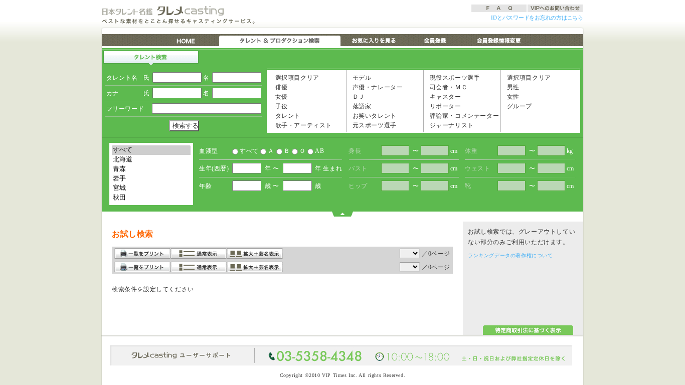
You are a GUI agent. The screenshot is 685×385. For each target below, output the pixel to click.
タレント (286, 115)
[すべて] (151, 150)
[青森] (151, 169)
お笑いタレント (374, 115)
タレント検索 (151, 58)
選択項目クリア (296, 77)
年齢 (205, 185)
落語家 (361, 106)
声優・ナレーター (377, 87)
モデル (361, 77)
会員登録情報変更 (498, 40)
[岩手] (151, 178)
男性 (512, 87)
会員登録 (435, 40)
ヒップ (358, 185)
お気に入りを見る (372, 40)
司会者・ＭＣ (447, 87)
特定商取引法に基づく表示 (528, 330)
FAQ (499, 8)
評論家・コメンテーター (463, 115)
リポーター (444, 106)
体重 (471, 150)
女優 (280, 96)
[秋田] (151, 198)
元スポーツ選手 (374, 125)
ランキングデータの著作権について (510, 255)
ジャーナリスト (451, 125)
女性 (512, 96)
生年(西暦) (214, 168)
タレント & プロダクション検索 (279, 40)
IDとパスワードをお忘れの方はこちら (537, 18)
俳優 (280, 87)
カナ (112, 93)
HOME (186, 40)
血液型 (208, 150)
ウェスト (477, 168)
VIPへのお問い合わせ (555, 8)
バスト (358, 168)
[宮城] (151, 188)
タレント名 (122, 77)
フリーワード (125, 108)
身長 (355, 150)
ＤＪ (358, 96)
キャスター (444, 96)
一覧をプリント (142, 253)
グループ (518, 106)
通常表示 (198, 253)
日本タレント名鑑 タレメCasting (164, 10)
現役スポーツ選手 (454, 77)
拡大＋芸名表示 (255, 253)
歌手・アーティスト (302, 125)
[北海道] (151, 159)
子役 (280, 106)
